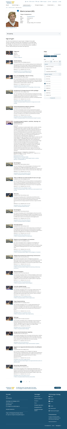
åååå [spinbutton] (45, 61)
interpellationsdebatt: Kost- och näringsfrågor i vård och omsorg (27, 87)
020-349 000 (9, 404)
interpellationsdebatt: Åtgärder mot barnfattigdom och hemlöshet (27, 252)
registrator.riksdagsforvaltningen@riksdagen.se (15, 414)
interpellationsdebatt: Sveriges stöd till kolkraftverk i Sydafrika (27, 343)
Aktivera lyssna (55, 1)
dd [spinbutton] (57, 61)
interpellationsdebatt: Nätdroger (22, 328)
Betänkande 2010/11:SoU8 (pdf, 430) (21, 156)
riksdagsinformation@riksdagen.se (13, 406)
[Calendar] (51, 61)
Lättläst (27, 1)
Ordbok (50, 1)
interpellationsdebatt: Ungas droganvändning (24, 313)
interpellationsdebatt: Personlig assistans (23, 236)
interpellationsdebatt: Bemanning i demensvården (25, 376)
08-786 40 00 (9, 398)
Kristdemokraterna (31, 16)
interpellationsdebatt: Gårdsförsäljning (23, 72)
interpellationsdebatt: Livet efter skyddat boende (25, 297)
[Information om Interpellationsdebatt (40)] (55, 71)
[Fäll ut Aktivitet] (60, 64)
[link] (18, 381)
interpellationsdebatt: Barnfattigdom (22, 174)
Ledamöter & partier (12, 7)
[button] (16, 5)
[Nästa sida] (29, 382)
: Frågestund (18, 57)
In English (38, 1)
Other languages (44, 1)
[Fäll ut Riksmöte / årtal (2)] (60, 74)
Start (6, 7)
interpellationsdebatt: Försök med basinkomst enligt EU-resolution (28, 117)
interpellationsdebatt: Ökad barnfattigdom (23, 283)
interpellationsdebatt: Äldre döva (22, 206)
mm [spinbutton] (47, 61)
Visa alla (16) (56, 98)
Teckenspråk (33, 1)
